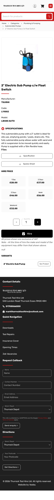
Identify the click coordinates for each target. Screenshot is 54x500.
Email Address (10, 394)
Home (4, 23)
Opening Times (10, 347)
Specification (29, 156)
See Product (44, 264)
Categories (15, 23)
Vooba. (32, 484)
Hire (29, 233)
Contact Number (11, 382)
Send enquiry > (11, 425)
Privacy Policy (43, 418)
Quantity (27, 219)
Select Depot (9, 406)
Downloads (8, 328)
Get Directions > (11, 467)
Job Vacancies (10, 354)
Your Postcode (10, 453)
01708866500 (13, 306)
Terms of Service (8, 420)
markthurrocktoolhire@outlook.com (24, 311)
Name (7, 370)
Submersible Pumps (13, 26)
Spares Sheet (29, 164)
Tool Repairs (8, 334)
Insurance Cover (11, 341)
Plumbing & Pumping (32, 23)
